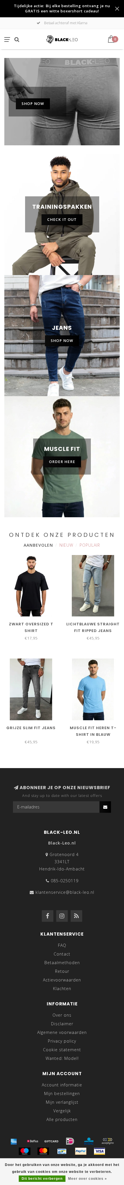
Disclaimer (62, 1023)
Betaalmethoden (62, 962)
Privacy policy (62, 1041)
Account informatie (62, 1085)
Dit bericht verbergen (42, 1179)
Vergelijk (62, 1110)
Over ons (62, 1015)
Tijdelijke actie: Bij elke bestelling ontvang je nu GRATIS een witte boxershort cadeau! (62, 8)
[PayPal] (81, 1151)
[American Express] (14, 1141)
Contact (62, 954)
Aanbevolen (38, 545)
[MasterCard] (43, 1151)
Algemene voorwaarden (62, 1032)
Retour (62, 971)
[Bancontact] (62, 1151)
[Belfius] (32, 1141)
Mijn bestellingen (62, 1093)
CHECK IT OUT (62, 219)
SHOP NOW (33, 103)
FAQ (62, 945)
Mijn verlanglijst (62, 1102)
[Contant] (51, 1141)
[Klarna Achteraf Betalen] (107, 1141)
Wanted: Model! (62, 1058)
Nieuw (66, 545)
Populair (90, 545)
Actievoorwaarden (62, 980)
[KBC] (89, 1141)
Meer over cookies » (87, 1179)
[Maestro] (24, 1151)
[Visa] (99, 1151)
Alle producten (62, 1119)
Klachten (62, 988)
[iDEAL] (70, 1141)
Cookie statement (62, 1049)
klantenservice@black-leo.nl (64, 892)
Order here (62, 461)
